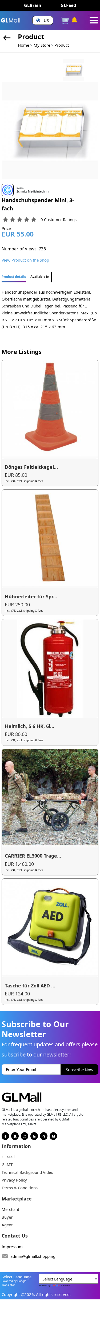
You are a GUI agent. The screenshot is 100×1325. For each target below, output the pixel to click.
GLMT (7, 1164)
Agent (7, 1224)
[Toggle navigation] (94, 20)
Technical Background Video (27, 1172)
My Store (42, 45)
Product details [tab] (14, 276)
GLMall (8, 1156)
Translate (65, 1285)
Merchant (10, 1209)
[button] (42, 20)
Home (23, 45)
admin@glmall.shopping (32, 1256)
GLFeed (68, 5)
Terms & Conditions (20, 1187)
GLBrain (32, 5)
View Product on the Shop (25, 260)
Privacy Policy (14, 1180)
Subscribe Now (79, 1069)
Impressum (12, 1246)
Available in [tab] (39, 276)
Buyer (7, 1217)
